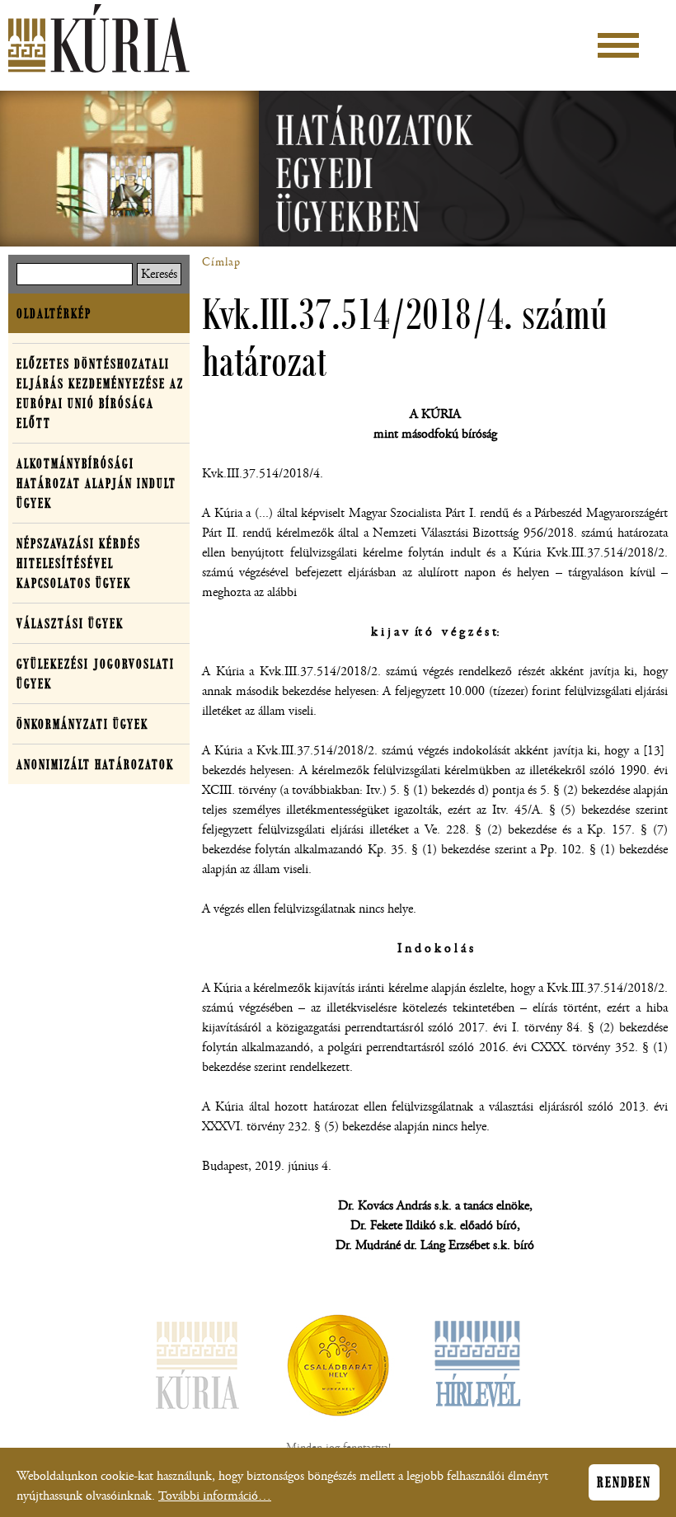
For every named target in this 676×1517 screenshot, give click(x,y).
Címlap (221, 262)
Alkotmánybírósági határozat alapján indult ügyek (96, 483)
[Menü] (618, 45)
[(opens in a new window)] (338, 1368)
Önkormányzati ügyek (82, 724)
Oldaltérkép (54, 313)
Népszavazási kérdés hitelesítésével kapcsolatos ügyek (78, 563)
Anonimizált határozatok (95, 764)
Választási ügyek (70, 623)
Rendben (624, 1482)
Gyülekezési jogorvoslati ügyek (95, 674)
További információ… (214, 1496)
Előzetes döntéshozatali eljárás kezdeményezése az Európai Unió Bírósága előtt (100, 393)
